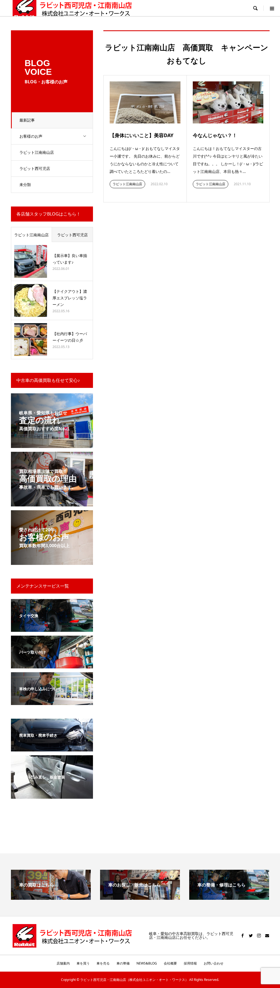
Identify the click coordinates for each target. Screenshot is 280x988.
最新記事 (27, 120)
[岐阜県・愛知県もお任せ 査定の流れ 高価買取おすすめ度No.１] (52, 444)
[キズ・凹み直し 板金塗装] (52, 795)
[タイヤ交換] (52, 628)
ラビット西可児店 (34, 168)
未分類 (25, 184)
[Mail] (267, 935)
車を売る (103, 963)
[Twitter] (251, 935)
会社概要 (170, 963)
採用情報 (190, 963)
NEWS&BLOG (146, 963)
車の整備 (123, 963)
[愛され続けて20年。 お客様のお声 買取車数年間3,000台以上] (52, 561)
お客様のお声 (30, 136)
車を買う (83, 963)
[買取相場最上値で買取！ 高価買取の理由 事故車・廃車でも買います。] (52, 503)
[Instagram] (259, 935)
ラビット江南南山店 (36, 152)
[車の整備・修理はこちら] (229, 898)
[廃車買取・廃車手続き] (52, 748)
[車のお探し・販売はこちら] (140, 898)
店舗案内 (63, 963)
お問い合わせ (213, 963)
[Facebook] (242, 935)
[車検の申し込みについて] (52, 701)
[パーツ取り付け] (52, 665)
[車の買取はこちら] (51, 898)
